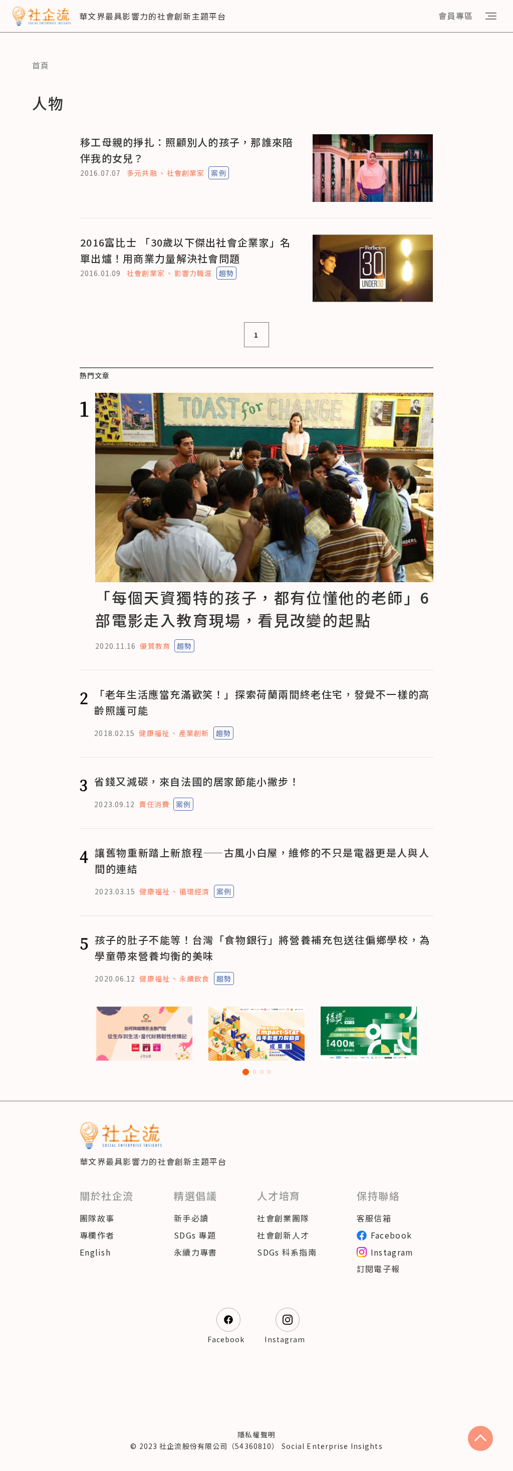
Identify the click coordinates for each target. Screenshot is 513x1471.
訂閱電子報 (378, 1269)
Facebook (391, 1235)
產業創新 (194, 733)
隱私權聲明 (256, 1434)
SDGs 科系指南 (287, 1252)
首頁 (41, 65)
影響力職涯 (193, 273)
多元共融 (142, 173)
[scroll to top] (480, 1438)
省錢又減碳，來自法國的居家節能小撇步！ (197, 781)
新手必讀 (191, 1218)
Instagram (392, 1252)
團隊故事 (97, 1218)
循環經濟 (194, 891)
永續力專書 (195, 1252)
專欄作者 (97, 1235)
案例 (218, 173)
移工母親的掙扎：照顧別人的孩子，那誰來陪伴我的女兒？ (187, 150)
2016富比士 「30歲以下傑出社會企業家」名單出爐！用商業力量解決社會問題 (185, 250)
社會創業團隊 (283, 1218)
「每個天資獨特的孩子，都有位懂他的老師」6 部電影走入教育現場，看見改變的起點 (262, 608)
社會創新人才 (283, 1235)
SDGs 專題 (195, 1235)
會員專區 (455, 16)
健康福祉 (154, 733)
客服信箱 (374, 1218)
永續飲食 (194, 978)
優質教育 (155, 646)
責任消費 (154, 804)
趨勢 (226, 273)
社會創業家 (186, 173)
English (95, 1252)
